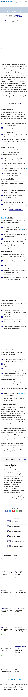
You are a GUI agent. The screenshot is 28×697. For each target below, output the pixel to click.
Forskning (6, 369)
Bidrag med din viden (18, 689)
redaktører (6, 488)
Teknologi (16, 8)
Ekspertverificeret (10, 20)
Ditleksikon (6, 2)
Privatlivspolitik (19, 684)
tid (26, 168)
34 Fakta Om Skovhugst (18, 651)
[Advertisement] (14, 36)
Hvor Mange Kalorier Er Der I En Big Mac (21, 630)
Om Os (1, 684)
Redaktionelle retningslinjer (17, 21)
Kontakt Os (7, 684)
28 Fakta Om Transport (18, 610)
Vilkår (25, 684)
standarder (18, 482)
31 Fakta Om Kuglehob (18, 670)
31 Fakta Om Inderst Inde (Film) (7, 630)
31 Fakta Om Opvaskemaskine (6, 670)
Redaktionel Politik (8, 689)
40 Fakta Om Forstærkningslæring (15, 541)
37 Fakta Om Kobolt (7, 592)
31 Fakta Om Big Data (12, 521)
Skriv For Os (7, 686)
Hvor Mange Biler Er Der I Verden (7, 573)
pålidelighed (21, 393)
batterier (12, 277)
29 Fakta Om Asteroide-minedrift (15, 546)
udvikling (6, 197)
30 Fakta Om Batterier (18, 573)
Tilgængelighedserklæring (10, 687)
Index (11, 8)
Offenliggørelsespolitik (17, 686)
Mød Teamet (20, 687)
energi (22, 229)
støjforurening (20, 265)
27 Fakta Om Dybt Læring (13, 536)
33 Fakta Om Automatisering (14, 531)
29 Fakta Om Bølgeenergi (13, 526)
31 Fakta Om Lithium (21, 592)
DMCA (12, 684)
